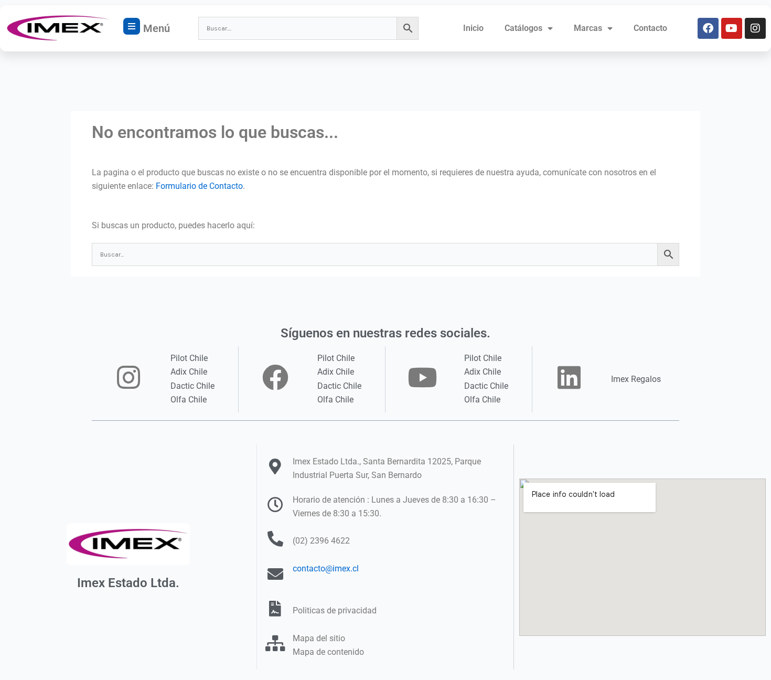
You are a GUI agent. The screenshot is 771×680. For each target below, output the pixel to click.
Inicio (473, 28)
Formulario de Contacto (199, 186)
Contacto (650, 28)
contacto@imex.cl (326, 568)
